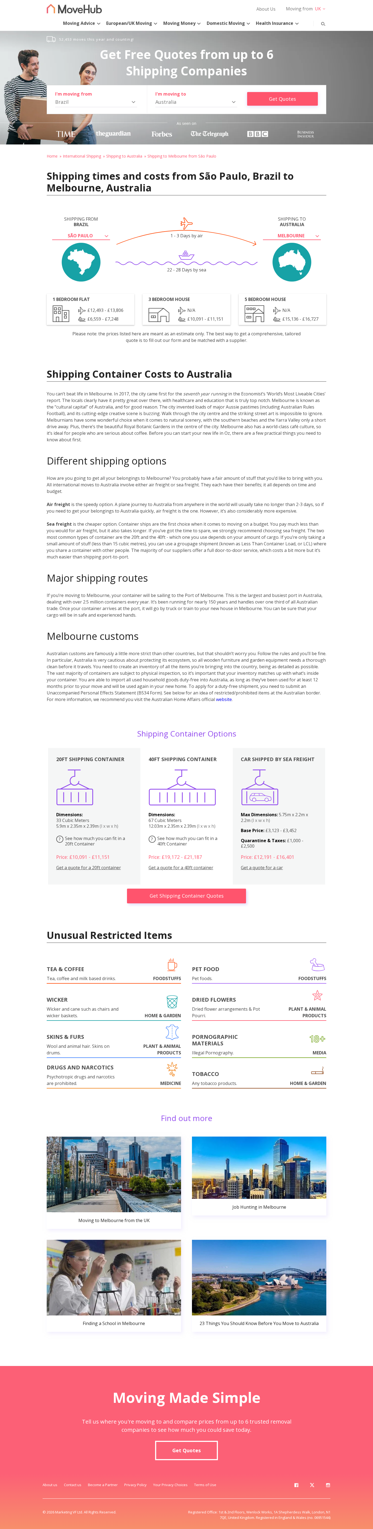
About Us (266, 9)
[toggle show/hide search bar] (319, 22)
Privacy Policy (135, 1484)
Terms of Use (205, 1484)
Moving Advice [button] (79, 23)
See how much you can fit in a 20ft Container (92, 841)
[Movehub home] (74, 8)
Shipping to (292, 222)
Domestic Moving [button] (226, 23)
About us (50, 1484)
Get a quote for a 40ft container (181, 868)
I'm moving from (73, 94)
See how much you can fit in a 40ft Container (184, 841)
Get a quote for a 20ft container (88, 868)
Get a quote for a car (262, 868)
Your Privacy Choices (170, 1484)
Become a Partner (103, 1484)
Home (52, 156)
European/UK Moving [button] (129, 23)
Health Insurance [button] (274, 23)
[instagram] (327, 1486)
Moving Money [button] (179, 23)
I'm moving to (170, 94)
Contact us (72, 1484)
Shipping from (81, 222)
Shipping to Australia (124, 156)
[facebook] (296, 1486)
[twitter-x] (312, 1486)
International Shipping (82, 156)
